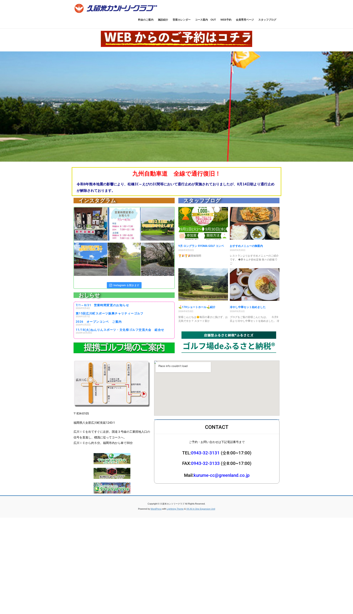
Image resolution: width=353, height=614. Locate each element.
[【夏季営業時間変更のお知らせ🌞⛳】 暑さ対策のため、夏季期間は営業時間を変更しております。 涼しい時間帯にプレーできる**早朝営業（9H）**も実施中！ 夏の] (124, 224)
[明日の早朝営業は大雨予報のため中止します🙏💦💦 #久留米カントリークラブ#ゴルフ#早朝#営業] (157, 224)
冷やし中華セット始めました (248, 307)
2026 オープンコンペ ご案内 (99, 321)
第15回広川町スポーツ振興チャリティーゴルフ (110, 313)
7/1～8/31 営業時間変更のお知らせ (102, 305)
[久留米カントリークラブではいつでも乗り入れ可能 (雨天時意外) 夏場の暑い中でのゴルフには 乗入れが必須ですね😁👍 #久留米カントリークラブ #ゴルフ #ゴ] (124, 259)
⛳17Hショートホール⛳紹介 (196, 307)
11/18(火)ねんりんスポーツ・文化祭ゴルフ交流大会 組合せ (120, 330)
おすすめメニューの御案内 (246, 246)
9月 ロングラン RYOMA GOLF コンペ (201, 246)
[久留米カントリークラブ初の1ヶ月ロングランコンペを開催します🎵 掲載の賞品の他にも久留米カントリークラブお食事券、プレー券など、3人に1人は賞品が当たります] (90, 224)
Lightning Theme (175, 509)
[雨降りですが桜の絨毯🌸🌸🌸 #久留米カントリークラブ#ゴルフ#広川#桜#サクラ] (157, 259)
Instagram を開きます (126, 285)
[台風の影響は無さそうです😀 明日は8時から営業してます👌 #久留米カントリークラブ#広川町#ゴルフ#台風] (90, 259)
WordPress (156, 509)
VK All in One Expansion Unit (200, 509)
